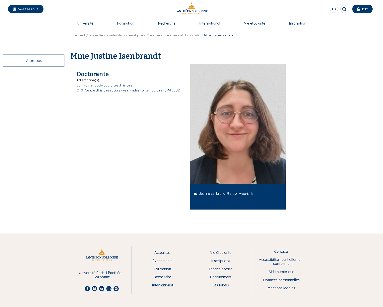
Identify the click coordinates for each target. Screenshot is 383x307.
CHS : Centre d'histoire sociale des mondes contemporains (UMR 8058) (128, 90)
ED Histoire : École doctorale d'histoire (104, 85)
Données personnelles (281, 280)
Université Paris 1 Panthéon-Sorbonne (102, 275)
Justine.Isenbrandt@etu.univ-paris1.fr (226, 194)
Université (85, 23)
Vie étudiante (254, 23)
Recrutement (220, 277)
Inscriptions (220, 261)
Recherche (167, 23)
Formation (125, 23)
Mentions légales (281, 288)
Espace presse (220, 269)
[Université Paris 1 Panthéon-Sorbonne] (191, 9)
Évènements (162, 261)
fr (334, 10)
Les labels (220, 285)
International (209, 23)
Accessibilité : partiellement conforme (281, 262)
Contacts (281, 251)
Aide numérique (281, 272)
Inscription (297, 23)
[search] (344, 9)
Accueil (80, 35)
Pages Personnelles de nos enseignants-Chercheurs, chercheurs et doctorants (144, 35)
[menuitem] (85, 23)
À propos (34, 60)
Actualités (162, 253)
